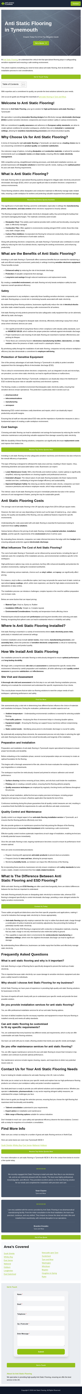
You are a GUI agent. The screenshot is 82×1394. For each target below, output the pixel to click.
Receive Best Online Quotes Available (41, 200)
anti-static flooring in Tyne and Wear (52, 97)
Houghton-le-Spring (49, 1273)
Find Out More (41, 699)
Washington (46, 1263)
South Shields (6, 1145)
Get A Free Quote (41, 1237)
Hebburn (43, 1145)
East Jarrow (27, 1145)
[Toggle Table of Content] (22, 84)
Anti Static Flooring (10, 60)
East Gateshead (10, 1274)
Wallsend (35, 1145)
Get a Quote (39, 43)
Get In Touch (41, 1365)
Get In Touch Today (41, 77)
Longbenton (8, 1271)
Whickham (46, 1266)
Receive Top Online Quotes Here (41, 449)
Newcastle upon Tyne (50, 1253)
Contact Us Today (41, 906)
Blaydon (45, 1270)
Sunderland (46, 1256)
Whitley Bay (17, 1145)
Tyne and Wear (47, 1259)
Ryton (44, 1277)
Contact (76, 3)
